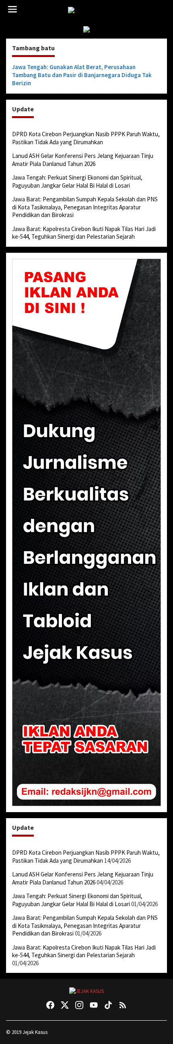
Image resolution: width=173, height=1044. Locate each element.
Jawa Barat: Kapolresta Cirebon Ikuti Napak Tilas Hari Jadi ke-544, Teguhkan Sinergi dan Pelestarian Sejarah (84, 233)
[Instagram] (79, 1005)
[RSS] (122, 1005)
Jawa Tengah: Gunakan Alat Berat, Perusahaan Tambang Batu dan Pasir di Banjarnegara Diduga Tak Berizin (82, 75)
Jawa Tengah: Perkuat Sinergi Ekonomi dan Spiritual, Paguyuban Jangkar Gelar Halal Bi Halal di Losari (77, 181)
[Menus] (12, 9)
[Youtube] (94, 1005)
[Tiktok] (108, 1005)
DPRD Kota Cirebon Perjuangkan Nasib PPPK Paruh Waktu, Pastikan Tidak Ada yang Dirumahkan (86, 138)
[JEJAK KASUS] (88, 10)
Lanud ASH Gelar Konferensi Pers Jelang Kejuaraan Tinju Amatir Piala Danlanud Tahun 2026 (82, 160)
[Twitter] (65, 1005)
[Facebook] (50, 1005)
